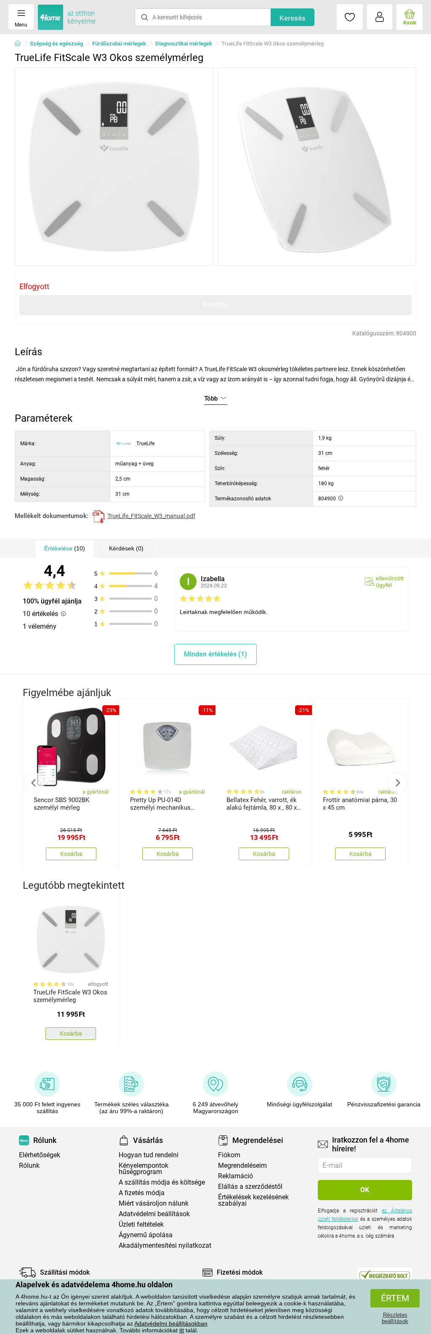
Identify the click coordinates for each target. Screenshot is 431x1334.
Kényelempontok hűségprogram (143, 1168)
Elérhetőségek (39, 1155)
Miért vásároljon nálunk (154, 1203)
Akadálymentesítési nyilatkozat (165, 1245)
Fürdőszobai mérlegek (119, 43)
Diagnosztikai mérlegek (183, 43)
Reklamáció (235, 1176)
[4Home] (21, 44)
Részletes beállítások (395, 1318)
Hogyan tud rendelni (148, 1155)
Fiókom (229, 1155)
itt (181, 1330)
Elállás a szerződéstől (250, 1186)
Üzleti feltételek (141, 1224)
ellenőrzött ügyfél (390, 581)
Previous (33, 782)
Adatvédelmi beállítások (154, 1214)
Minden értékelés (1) (215, 654)
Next (397, 782)
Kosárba (215, 304)
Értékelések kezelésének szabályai (253, 1200)
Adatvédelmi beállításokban (171, 1323)
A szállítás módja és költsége (162, 1182)
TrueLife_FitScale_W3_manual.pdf (151, 516)
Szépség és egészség (56, 43)
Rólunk (29, 1165)
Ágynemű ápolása (146, 1235)
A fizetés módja (142, 1193)
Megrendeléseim (242, 1165)
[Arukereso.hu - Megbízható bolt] (384, 1275)
